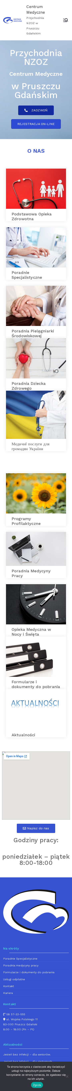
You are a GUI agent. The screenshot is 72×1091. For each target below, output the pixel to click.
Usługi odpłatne (14, 979)
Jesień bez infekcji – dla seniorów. (27, 1054)
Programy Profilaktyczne (26, 521)
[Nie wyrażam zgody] (67, 1076)
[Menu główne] (65, 20)
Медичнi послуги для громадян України (30, 446)
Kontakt (8, 986)
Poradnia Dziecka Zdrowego (29, 386)
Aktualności (23, 734)
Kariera (8, 993)
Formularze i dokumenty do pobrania (36, 684)
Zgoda (37, 1085)
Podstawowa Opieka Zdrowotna (32, 216)
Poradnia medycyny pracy (20, 965)
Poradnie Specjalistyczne (27, 275)
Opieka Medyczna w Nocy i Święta (31, 632)
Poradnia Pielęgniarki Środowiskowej (33, 333)
